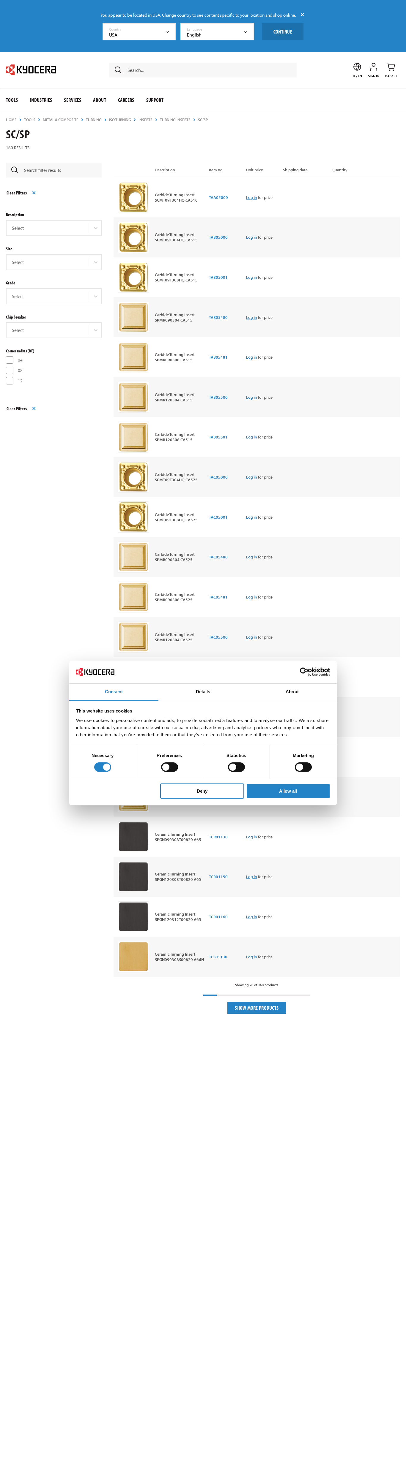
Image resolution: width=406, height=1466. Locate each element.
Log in (251, 197)
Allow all (288, 791)
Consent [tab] (114, 691)
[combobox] (139, 31)
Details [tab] (203, 691)
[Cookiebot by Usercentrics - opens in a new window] (304, 671)
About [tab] (292, 691)
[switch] (169, 767)
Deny (202, 791)
